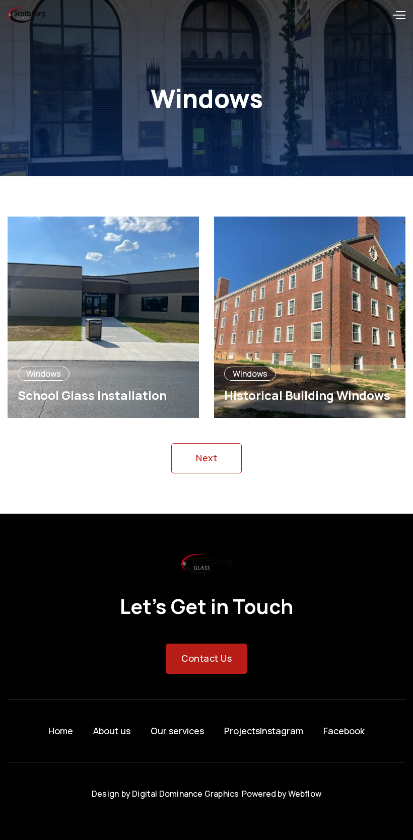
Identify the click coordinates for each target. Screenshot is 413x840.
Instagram (281, 731)
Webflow (304, 793)
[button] (398, 15)
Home (60, 731)
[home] (26, 15)
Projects (242, 731)
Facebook (344, 731)
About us (111, 731)
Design (105, 793)
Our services (177, 731)
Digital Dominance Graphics (185, 793)
